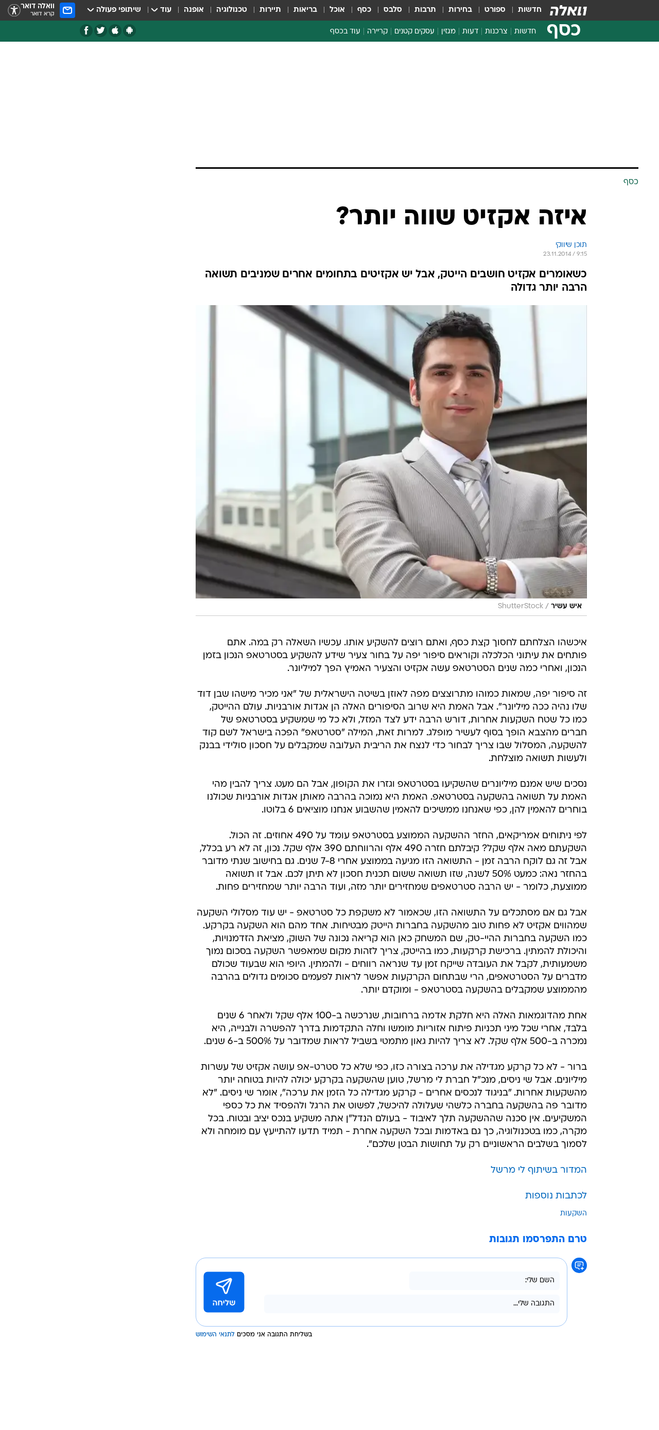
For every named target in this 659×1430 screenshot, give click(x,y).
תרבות (425, 10)
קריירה (377, 31)
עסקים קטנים (414, 31)
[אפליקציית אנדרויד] (129, 30)
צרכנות (496, 31)
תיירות (270, 10)
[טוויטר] (100, 30)
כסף (364, 10)
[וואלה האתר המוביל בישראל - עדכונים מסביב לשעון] (568, 10)
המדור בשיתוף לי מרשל (539, 1170)
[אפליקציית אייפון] (115, 30)
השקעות (573, 1213)
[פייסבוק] (86, 30)
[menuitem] (524, 10)
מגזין (448, 31)
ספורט (495, 10)
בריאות (305, 10)
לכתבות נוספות (556, 1196)
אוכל (337, 10)
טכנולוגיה (231, 10)
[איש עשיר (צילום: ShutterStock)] (391, 460)
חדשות (530, 10)
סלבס (393, 10)
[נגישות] (14, 10)
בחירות (460, 10)
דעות (470, 31)
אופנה (194, 10)
